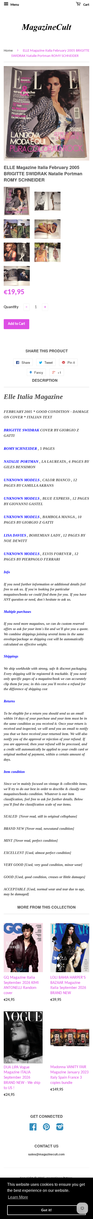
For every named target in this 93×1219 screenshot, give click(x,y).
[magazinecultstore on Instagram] (60, 1128)
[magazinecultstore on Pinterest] (46, 1128)
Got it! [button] (46, 1210)
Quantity (11, 307)
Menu (14, 5)
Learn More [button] (18, 1197)
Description (45, 380)
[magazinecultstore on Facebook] (33, 1128)
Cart (86, 5)
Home (8, 51)
